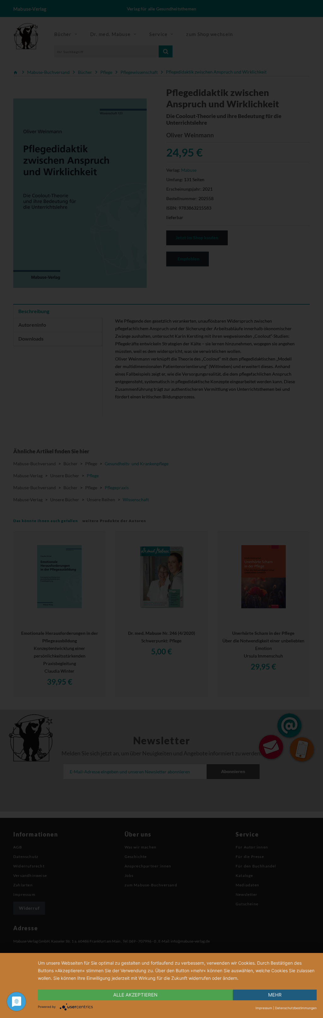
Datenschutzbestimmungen (296, 1008)
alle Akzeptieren (135, 995)
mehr (275, 995)
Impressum (263, 1008)
